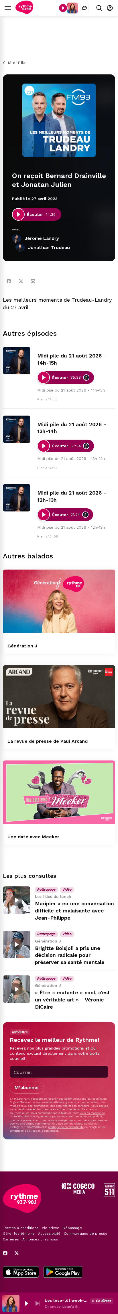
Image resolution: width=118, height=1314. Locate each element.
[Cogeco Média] (78, 1192)
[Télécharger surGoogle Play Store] (63, 1272)
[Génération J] (59, 601)
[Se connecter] (109, 8)
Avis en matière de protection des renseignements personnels (57, 1114)
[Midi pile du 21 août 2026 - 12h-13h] (16, 497)
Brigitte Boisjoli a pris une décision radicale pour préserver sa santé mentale (70, 955)
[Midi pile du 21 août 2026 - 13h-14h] (16, 429)
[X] (16, 1253)
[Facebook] (9, 281)
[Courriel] (33, 281)
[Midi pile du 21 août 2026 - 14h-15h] (16, 360)
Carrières (11, 1239)
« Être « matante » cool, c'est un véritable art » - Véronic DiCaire (72, 999)
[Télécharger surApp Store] (21, 1272)
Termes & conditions (20, 1228)
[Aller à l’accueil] (24, 12)
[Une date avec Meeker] (59, 792)
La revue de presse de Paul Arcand (47, 741)
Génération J (22, 646)
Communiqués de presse (85, 1234)
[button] (26, 1303)
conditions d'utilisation (25, 1130)
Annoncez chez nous (40, 1239)
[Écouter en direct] (63, 8)
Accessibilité (49, 1234)
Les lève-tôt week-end (66, 1300)
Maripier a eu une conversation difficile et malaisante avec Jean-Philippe (74, 910)
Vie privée (50, 1228)
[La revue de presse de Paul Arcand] (59, 696)
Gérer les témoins (19, 1234)
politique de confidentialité (66, 1127)
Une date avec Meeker (33, 836)
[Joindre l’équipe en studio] (84, 8)
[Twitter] (21, 281)
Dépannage (72, 1228)
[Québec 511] (109, 1195)
